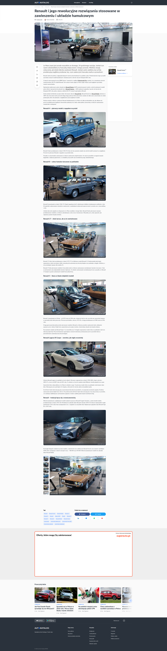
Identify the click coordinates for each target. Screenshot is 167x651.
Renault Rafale (95, 94)
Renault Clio (78, 94)
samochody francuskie (66, 521)
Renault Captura (70, 89)
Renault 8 (52, 518)
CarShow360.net (92, 633)
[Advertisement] (120, 99)
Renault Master (70, 87)
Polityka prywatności (115, 638)
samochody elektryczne (55, 521)
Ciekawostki (37, 604)
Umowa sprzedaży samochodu (74, 636)
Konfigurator (91, 631)
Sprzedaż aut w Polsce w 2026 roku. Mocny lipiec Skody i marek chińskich (65, 608)
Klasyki (63, 516)
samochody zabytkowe (59, 524)
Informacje (113, 627)
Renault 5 (67, 513)
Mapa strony (71, 627)
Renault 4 (46, 516)
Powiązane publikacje (121, 73)
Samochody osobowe (48, 524)
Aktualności (70, 633)
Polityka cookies (114, 636)
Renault (45, 513)
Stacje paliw (91, 638)
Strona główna (71, 631)
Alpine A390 (57, 516)
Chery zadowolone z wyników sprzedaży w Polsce (110, 607)
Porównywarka (92, 636)
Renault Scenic (52, 513)
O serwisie (113, 631)
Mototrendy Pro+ (82, 80)
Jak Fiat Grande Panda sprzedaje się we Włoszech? (44, 607)
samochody (46, 521)
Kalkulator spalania (93, 643)
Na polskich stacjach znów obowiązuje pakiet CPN (87, 607)
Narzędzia (91, 627)
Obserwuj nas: (116, 620)
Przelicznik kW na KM (93, 641)
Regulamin (113, 633)
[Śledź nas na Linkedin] (124, 621)
